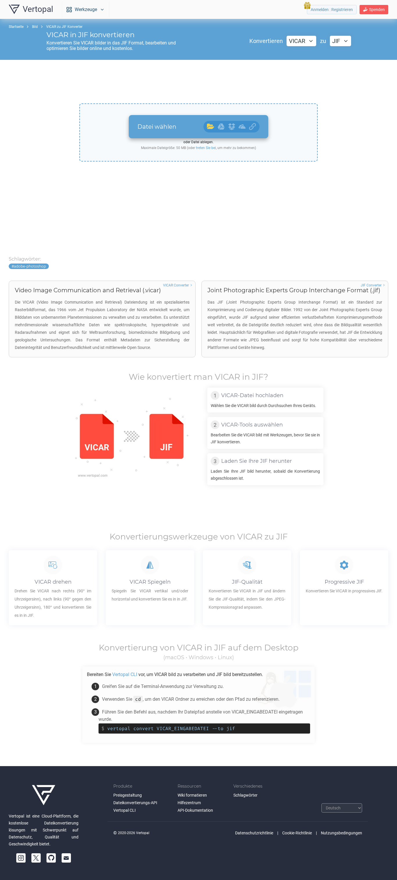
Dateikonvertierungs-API (135, 802)
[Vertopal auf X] (36, 858)
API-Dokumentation (195, 810)
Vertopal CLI (124, 810)
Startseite (16, 27)
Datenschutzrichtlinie (254, 833)
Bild (35, 27)
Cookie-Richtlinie (297, 833)
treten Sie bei (206, 148)
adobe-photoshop (30, 266)
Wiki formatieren (192, 795)
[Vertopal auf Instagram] (21, 858)
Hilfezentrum (189, 802)
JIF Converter (371, 285)
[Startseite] (43, 795)
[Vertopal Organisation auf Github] (51, 858)
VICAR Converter (176, 285)
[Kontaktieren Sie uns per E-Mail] (66, 858)
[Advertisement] (198, 82)
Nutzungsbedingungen (341, 833)
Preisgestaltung (127, 795)
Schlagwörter (245, 795)
